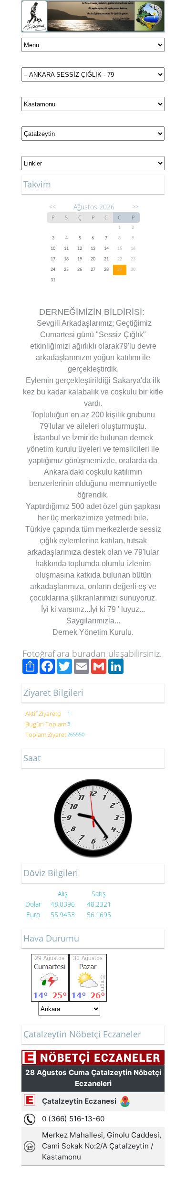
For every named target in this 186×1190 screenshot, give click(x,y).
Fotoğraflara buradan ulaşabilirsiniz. (92, 653)
